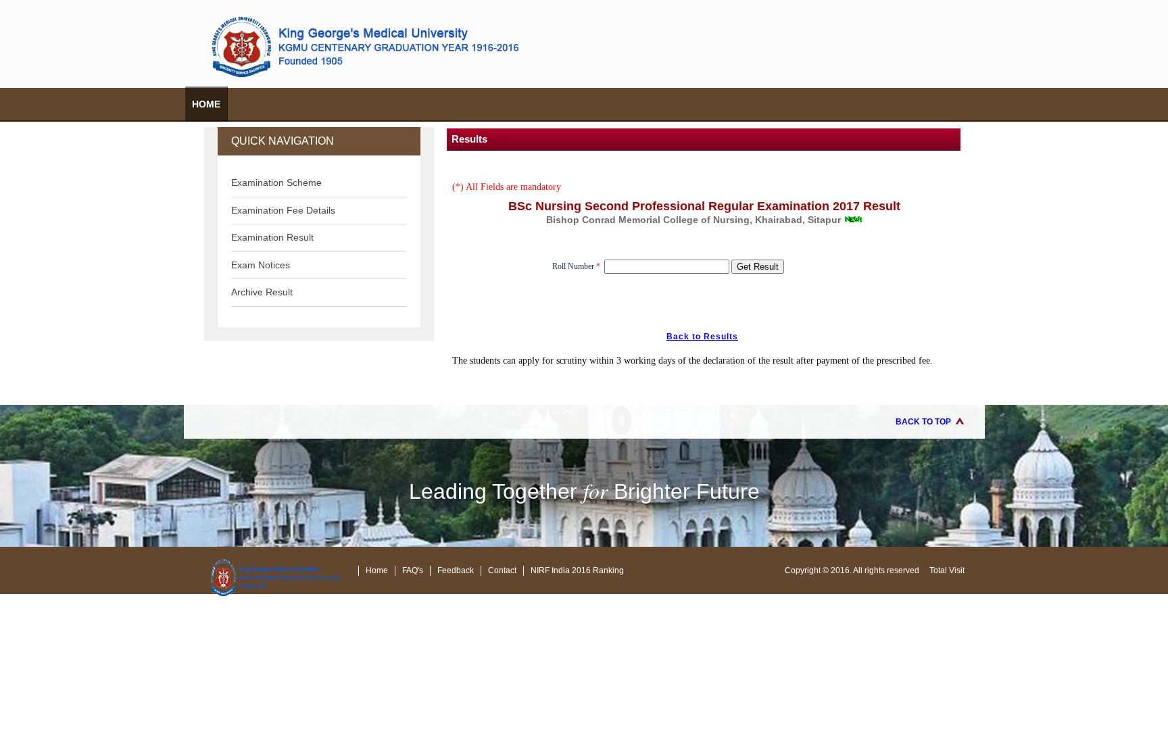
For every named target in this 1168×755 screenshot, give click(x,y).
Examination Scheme (276, 182)
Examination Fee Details (283, 210)
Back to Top (923, 422)
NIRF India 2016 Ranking (577, 570)
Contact (502, 570)
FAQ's (412, 570)
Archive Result (262, 292)
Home (206, 104)
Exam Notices (260, 265)
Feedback (455, 570)
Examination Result (272, 237)
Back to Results (702, 336)
